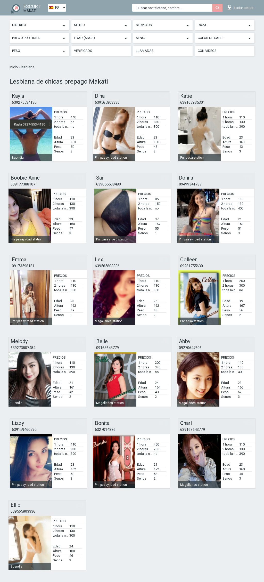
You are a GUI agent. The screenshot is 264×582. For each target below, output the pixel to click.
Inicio (14, 67)
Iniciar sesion (244, 8)
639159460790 (24, 429)
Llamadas (145, 51)
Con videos (207, 51)
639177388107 (23, 184)
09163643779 (107, 347)
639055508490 (108, 184)
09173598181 (23, 266)
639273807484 (23, 347)
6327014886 (105, 429)
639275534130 (24, 102)
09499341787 (190, 184)
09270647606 (190, 347)
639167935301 (192, 102)
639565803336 (107, 102)
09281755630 (191, 266)
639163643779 (192, 429)
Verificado (83, 51)
